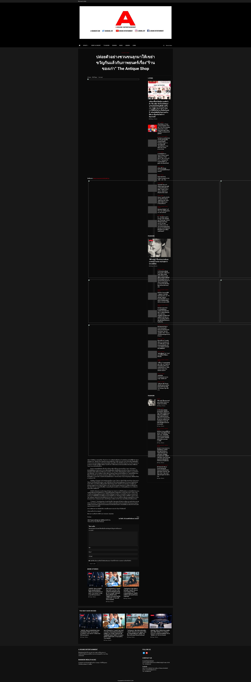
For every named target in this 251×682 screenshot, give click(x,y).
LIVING (134, 45)
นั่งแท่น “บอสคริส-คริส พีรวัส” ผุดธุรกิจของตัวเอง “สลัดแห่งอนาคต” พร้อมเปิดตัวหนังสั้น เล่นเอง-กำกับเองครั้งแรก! (163, 200)
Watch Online (169, 45)
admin (90, 77)
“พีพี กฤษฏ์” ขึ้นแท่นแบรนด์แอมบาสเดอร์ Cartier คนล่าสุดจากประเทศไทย (159, 262)
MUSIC (121, 45)
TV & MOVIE (106, 45)
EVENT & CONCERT (96, 45)
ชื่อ (90, 547)
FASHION (114, 45)
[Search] (164, 45)
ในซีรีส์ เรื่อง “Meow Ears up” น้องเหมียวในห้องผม (99, 519)
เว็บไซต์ (90, 556)
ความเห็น (91, 530)
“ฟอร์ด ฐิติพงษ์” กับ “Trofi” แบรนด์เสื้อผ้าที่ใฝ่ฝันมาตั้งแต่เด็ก (164, 355)
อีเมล (90, 552)
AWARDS (127, 45)
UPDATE (85, 45)
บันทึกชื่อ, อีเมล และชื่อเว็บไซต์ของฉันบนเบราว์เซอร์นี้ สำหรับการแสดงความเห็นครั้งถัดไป (110, 560)
